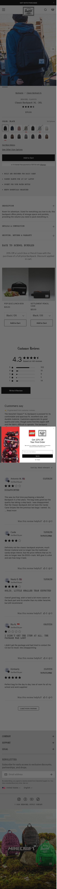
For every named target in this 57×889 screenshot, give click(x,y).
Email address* (25, 449)
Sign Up (36, 456)
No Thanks (36, 459)
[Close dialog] (53, 428)
